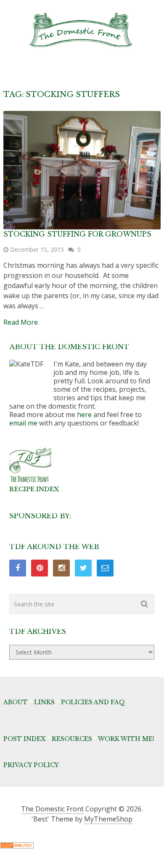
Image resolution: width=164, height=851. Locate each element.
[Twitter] (83, 568)
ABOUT (15, 702)
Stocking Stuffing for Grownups (77, 234)
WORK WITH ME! (126, 739)
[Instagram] (61, 568)
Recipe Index (34, 489)
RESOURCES (72, 739)
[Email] (105, 568)
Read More (20, 322)
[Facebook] (17, 568)
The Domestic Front (52, 808)
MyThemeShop (108, 819)
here (84, 414)
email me (23, 423)
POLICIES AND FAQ (93, 702)
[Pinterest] (39, 568)
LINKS (44, 702)
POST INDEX (24, 739)
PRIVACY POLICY (31, 765)
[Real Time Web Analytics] (17, 846)
